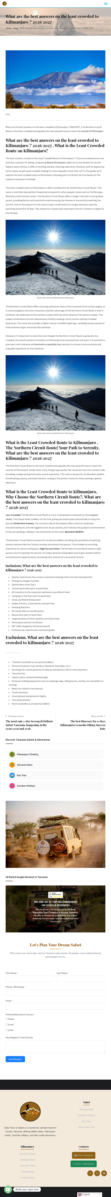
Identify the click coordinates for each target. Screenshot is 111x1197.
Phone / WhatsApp (15, 986)
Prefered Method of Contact (20, 1014)
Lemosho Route (27, 1165)
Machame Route (27, 1153)
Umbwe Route (27, 1177)
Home (9, 28)
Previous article (16, 716)
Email (8, 1000)
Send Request (15, 1059)
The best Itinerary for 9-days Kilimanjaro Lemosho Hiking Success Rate (82, 725)
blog (15, 28)
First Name (11, 973)
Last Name (62, 973)
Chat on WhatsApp (84, 1164)
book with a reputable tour (48, 344)
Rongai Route (27, 1171)
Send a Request (85, 1155)
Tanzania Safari (86, 1109)
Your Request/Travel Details (19, 1037)
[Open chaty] (8, 1189)
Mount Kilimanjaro (56, 162)
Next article (97, 716)
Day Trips (86, 1121)
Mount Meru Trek (86, 1127)
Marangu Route (27, 1159)
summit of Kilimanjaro (92, 131)
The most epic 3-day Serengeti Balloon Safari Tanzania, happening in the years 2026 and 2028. (29, 725)
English (86, 1194)
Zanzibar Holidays (86, 1115)
